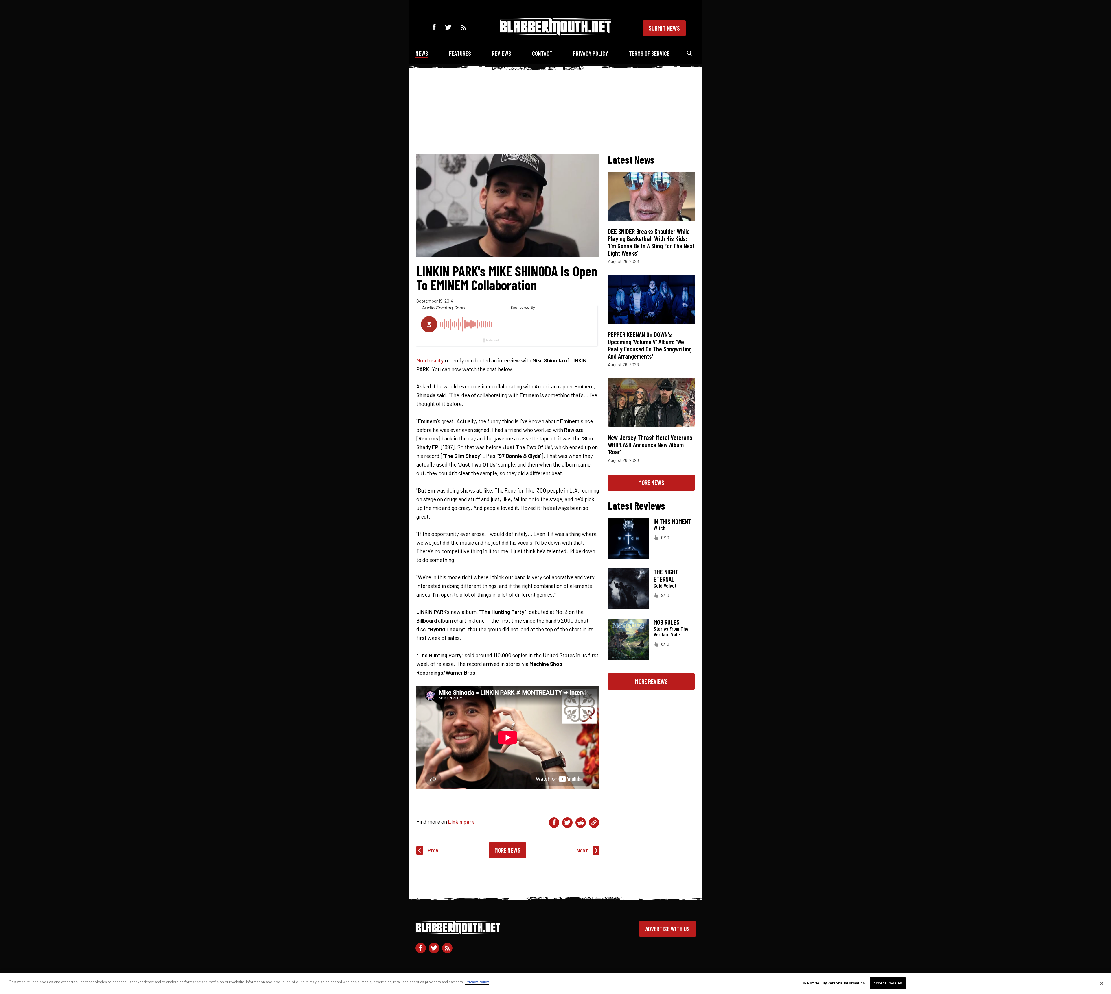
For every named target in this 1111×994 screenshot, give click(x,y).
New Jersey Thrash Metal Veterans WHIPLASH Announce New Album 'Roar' (650, 444)
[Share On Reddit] (580, 822)
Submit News (664, 28)
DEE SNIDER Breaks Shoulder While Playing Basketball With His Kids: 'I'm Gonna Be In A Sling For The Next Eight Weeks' (651, 242)
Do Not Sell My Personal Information (833, 983)
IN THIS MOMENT (672, 521)
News (421, 53)
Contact (542, 53)
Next (582, 850)
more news (651, 482)
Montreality (430, 360)
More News (507, 850)
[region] (555, 983)
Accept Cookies (887, 983)
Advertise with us (667, 928)
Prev (433, 850)
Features (460, 53)
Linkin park (461, 821)
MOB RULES (666, 622)
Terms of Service (649, 53)
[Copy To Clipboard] (594, 822)
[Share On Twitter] (567, 822)
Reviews (501, 53)
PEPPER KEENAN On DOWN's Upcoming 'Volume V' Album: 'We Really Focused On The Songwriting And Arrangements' (650, 345)
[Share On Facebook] (554, 822)
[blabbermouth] (555, 33)
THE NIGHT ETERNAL (666, 575)
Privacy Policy (590, 53)
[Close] (1101, 983)
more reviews (651, 681)
